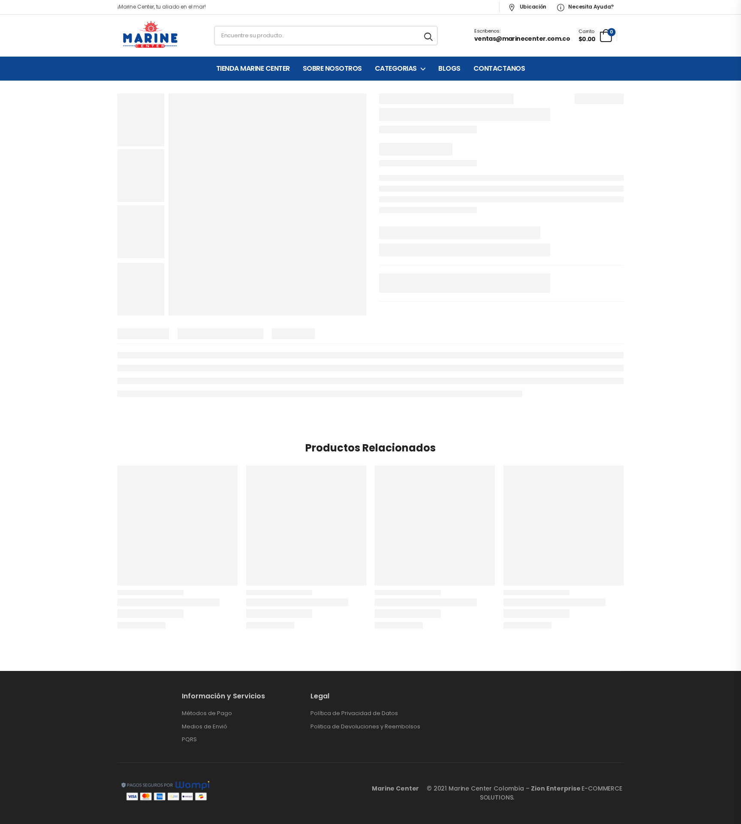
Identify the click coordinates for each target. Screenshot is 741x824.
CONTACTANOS (499, 68)
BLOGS (449, 68)
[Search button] (429, 35)
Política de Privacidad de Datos (354, 713)
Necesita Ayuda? (590, 6)
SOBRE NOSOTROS (332, 68)
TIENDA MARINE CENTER (253, 68)
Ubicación (532, 6)
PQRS (189, 739)
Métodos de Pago (207, 713)
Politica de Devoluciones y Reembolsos (365, 726)
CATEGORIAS (396, 68)
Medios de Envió (204, 726)
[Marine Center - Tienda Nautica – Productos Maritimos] (150, 35)
